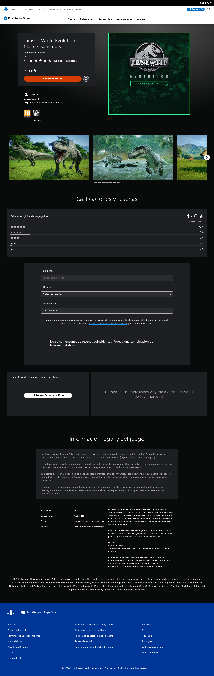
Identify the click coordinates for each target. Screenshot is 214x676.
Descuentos (105, 18)
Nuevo (71, 18)
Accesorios (54, 9)
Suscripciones (124, 18)
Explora (141, 18)
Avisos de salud (115, 545)
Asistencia (80, 9)
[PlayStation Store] (17, 18)
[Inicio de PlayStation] (6, 9)
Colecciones (87, 18)
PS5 (22, 9)
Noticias (67, 9)
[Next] (207, 157)
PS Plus (42, 9)
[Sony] (206, 5)
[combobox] (107, 278)
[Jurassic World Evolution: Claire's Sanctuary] (49, 157)
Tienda (13, 9)
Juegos (31, 9)
